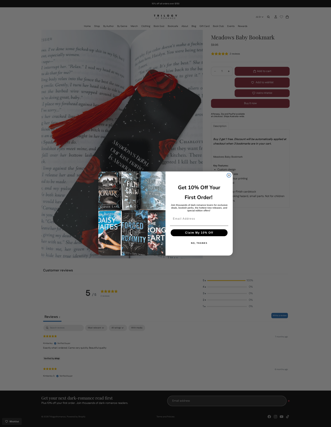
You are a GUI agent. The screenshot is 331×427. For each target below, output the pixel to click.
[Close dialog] (229, 175)
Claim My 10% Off (199, 232)
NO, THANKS (199, 243)
